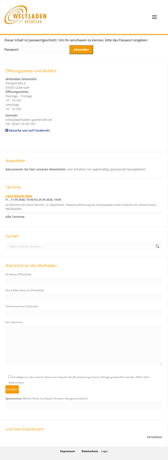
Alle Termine (14, 217)
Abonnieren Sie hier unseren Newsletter (35, 169)
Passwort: (12, 49)
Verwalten (154, 437)
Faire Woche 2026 (18, 196)
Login (104, 451)
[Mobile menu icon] (154, 17)
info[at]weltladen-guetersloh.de (28, 120)
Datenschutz (90, 451)
